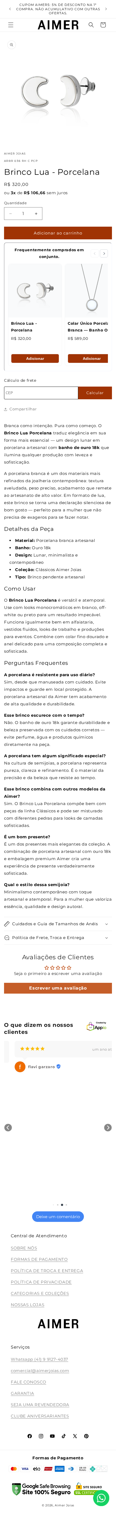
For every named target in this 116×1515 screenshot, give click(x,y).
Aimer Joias (64, 1505)
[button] (11, 25)
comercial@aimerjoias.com (40, 1370)
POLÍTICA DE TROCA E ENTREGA (47, 1270)
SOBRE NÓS (24, 1248)
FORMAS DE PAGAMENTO (39, 1259)
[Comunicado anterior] (10, 9)
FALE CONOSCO (28, 1382)
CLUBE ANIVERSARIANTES (40, 1416)
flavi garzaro (31, 1066)
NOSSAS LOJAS (27, 1304)
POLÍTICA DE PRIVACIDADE (41, 1282)
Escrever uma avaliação (58, 988)
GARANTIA (22, 1393)
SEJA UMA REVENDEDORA (40, 1404)
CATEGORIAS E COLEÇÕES (40, 1293)
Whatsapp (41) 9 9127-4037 (39, 1359)
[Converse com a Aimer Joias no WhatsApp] (101, 1499)
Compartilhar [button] (23, 409)
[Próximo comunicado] (106, 9)
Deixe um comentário (58, 1216)
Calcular (95, 392)
